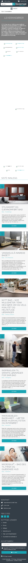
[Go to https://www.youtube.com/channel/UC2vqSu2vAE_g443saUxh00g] (8, 516)
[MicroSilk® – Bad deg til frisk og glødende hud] (14, 453)
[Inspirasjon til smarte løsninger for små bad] (14, 350)
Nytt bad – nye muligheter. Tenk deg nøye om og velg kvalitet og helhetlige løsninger (14, 306)
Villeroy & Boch (9, 314)
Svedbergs (8, 212)
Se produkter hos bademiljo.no (10, 536)
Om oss (4, 525)
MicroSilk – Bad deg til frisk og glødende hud (14, 466)
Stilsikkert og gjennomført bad (12, 208)
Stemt (20, 560)
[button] (14, 225)
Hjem (2, 11)
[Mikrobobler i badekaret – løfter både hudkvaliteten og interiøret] (14, 404)
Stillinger (5, 528)
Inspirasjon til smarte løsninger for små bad (12, 372)
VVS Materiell (9, 257)
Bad (3, 212)
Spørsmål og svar (7, 531)
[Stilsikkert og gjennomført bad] (14, 194)
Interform (8, 425)
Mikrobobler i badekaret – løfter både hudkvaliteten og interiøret (13, 419)
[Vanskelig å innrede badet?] (14, 240)
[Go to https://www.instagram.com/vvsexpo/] (5, 516)
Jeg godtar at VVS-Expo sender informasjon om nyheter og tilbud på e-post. (14, 548)
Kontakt (5, 522)
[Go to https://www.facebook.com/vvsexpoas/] (2, 516)
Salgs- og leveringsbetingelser (9, 533)
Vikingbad (8, 377)
